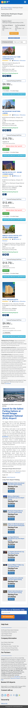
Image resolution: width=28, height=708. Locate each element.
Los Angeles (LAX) (13, 686)
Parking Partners (14, 649)
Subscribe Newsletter (6, 635)
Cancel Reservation (6, 632)
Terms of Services (5, 648)
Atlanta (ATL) (4, 686)
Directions (23, 60)
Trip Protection (4, 646)
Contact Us (14, 632)
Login (2, 633)
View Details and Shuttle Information (14, 94)
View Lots (11, 491)
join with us (17, 676)
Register (7, 633)
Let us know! (8, 383)
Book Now (5, 88)
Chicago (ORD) (21, 686)
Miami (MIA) (18, 687)
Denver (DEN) (11, 687)
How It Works (4, 642)
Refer (10, 633)
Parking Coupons (5, 649)
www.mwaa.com (11, 477)
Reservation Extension (13, 630)
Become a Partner (15, 678)
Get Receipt (4, 630)
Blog (5, 644)
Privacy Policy (14, 648)
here (2, 679)
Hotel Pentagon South (10, 299)
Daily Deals (10, 642)
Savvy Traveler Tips (14, 646)
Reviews (16, 60)
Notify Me (7, 332)
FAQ (2, 644)
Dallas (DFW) (4, 687)
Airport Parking (7, 7)
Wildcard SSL (4, 703)
